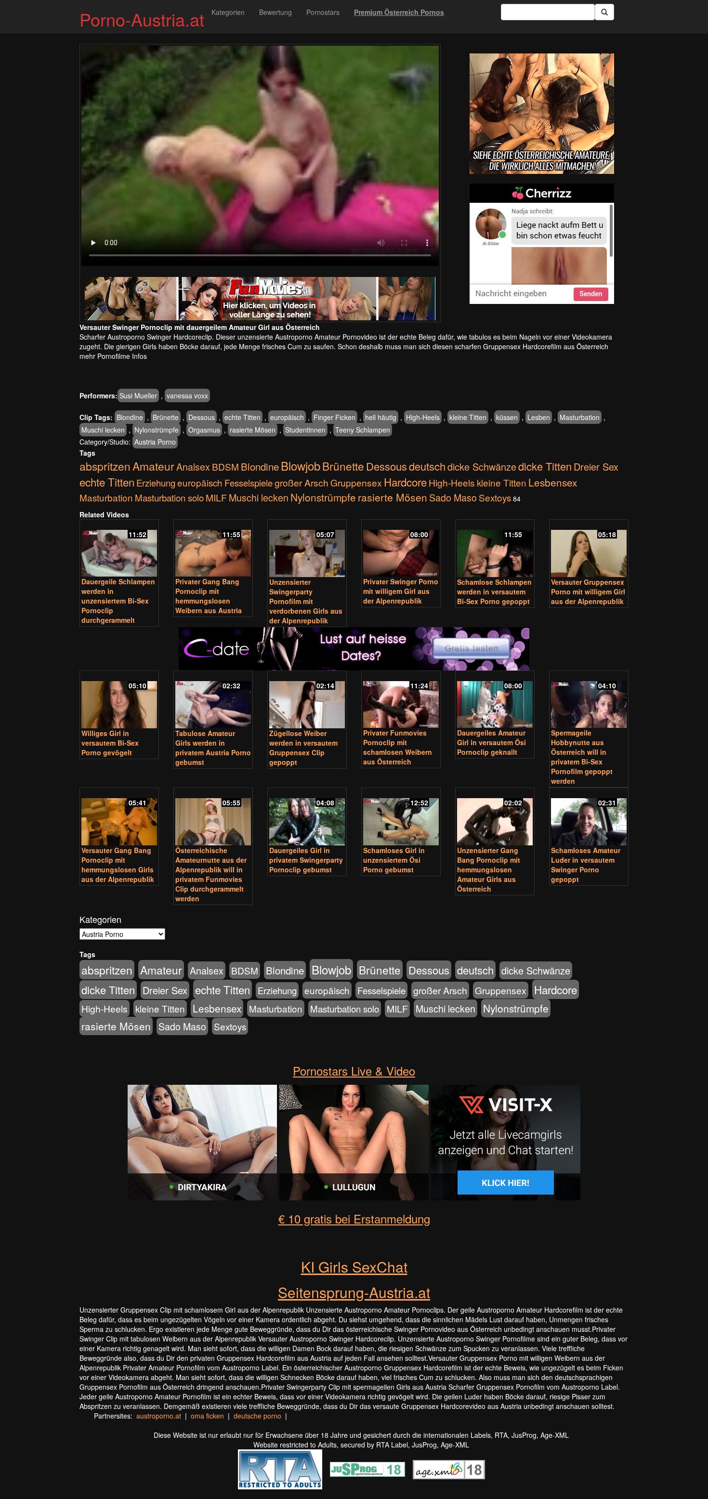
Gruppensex (356, 482)
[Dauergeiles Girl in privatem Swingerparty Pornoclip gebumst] (307, 817)
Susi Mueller (138, 395)
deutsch (427, 466)
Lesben (538, 417)
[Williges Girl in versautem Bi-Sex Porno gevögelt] (119, 700)
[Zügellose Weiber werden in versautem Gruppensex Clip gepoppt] (307, 700)
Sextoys (495, 497)
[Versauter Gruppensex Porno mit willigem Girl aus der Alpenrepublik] (589, 549)
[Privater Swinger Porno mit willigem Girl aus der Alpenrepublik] (401, 549)
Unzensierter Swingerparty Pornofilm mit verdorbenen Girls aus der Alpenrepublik (305, 601)
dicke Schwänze (481, 466)
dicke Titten (545, 466)
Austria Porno (155, 442)
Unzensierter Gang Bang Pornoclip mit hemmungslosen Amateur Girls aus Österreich (488, 869)
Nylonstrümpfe (156, 429)
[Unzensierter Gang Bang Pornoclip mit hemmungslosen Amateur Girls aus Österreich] (495, 817)
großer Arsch (301, 482)
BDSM (225, 466)
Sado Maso (453, 497)
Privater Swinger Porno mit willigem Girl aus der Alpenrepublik (400, 591)
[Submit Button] (604, 12)
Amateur (153, 465)
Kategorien (228, 12)
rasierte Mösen (252, 429)
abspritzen (105, 465)
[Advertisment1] (542, 113)
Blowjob (300, 465)
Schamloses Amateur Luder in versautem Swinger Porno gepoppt (585, 864)
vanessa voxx (187, 395)
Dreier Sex (596, 466)
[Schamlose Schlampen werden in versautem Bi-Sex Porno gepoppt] (495, 549)
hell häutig (380, 417)
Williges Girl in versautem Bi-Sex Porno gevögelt (110, 742)
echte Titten (242, 417)
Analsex (193, 466)
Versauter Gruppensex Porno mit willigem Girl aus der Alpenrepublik (588, 591)
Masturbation (580, 417)
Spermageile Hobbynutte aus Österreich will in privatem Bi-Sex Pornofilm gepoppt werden (582, 757)
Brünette (166, 417)
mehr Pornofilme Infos (113, 356)
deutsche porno (257, 1415)
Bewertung (275, 12)
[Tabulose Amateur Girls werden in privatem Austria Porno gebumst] (213, 700)
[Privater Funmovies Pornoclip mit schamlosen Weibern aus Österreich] (401, 700)
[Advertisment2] (542, 244)
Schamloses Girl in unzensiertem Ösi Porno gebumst (394, 859)
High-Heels (423, 417)
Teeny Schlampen (362, 429)
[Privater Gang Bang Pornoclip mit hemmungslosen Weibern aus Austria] (213, 549)
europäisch (287, 417)
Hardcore (405, 481)
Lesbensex (552, 482)
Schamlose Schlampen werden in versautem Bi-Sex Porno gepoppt (494, 591)
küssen (507, 417)
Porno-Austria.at (141, 19)
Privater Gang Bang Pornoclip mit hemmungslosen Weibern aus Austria (208, 596)
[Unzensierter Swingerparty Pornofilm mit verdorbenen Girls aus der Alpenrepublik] (307, 549)
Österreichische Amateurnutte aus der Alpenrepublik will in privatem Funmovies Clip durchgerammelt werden (211, 874)
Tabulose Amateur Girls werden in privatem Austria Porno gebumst (213, 747)
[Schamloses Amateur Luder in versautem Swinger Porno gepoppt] (589, 817)
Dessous (201, 417)
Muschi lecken (103, 429)
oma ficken (207, 1415)
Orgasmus (204, 429)
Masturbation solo (169, 497)
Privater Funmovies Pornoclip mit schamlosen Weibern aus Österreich (397, 747)
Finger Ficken (334, 417)
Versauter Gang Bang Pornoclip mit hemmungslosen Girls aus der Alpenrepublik (117, 864)
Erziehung (155, 482)
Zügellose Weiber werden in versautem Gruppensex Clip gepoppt (303, 747)
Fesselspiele (248, 482)
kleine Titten (467, 417)
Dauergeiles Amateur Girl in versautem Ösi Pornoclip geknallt (491, 742)
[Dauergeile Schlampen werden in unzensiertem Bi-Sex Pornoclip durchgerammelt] (119, 549)
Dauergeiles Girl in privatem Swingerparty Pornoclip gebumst (306, 859)
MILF (216, 497)
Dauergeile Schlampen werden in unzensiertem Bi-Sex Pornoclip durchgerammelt (118, 601)
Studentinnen (305, 429)
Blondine (130, 417)
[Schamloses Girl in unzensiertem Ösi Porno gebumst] (401, 817)
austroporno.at (158, 1415)
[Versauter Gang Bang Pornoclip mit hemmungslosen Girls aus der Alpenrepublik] (119, 817)
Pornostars (323, 12)
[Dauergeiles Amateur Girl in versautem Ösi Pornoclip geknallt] (495, 700)
